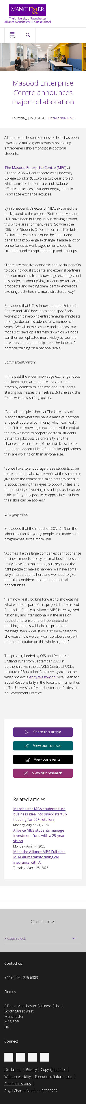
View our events (47, 759)
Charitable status (17, 1083)
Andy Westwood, (42, 677)
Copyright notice (53, 1069)
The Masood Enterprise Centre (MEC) (35, 167)
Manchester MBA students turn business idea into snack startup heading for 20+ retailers (40, 814)
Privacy (31, 1069)
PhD (70, 118)
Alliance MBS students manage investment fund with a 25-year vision (39, 835)
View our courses (47, 745)
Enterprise (57, 118)
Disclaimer (12, 1069)
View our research (47, 773)
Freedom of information (53, 1076)
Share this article (47, 731)
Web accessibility (17, 1076)
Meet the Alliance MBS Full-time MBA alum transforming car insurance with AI (39, 857)
